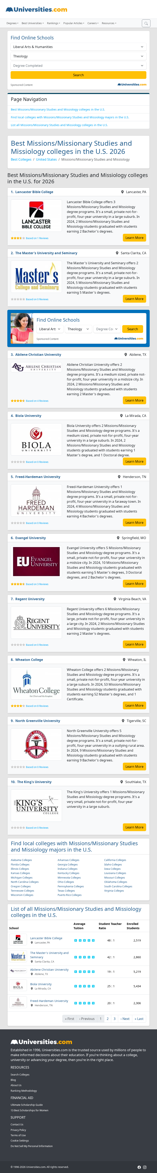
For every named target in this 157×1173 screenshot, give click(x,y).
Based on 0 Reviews (37, 299)
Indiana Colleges (67, 869)
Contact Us (17, 1124)
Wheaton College (29, 659)
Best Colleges (21, 159)
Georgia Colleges (68, 864)
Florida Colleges (20, 864)
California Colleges (115, 860)
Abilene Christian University (38, 354)
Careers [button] (92, 23)
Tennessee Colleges (22, 890)
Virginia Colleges (114, 890)
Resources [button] (108, 23)
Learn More (135, 237)
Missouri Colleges (114, 877)
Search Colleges (20, 1074)
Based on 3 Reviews (37, 584)
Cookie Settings (20, 1140)
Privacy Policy (18, 1130)
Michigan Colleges (22, 877)
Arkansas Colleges (68, 860)
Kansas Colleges (20, 873)
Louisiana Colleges (115, 873)
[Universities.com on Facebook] (139, 1167)
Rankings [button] (52, 23)
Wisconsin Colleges (22, 895)
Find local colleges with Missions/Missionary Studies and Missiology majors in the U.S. (70, 117)
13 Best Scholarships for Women (29, 1110)
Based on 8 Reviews (37, 706)
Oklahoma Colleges (115, 882)
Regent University (30, 599)
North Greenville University (37, 721)
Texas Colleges (66, 890)
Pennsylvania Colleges (71, 886)
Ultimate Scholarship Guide (27, 1105)
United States (46, 159)
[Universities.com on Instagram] (144, 1167)
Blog (13, 1080)
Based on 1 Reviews (37, 238)
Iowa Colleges (112, 869)
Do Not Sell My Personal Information (32, 1146)
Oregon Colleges (21, 886)
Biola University (28, 415)
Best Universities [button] (32, 23)
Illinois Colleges (20, 869)
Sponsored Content (22, 85)
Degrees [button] (12, 23)
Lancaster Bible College (34, 192)
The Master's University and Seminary (46, 253)
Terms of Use (18, 1135)
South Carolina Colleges (118, 886)
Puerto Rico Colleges (70, 895)
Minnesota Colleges (69, 877)
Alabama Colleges (21, 860)
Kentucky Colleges (68, 873)
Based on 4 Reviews (37, 401)
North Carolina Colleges (25, 882)
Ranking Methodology (24, 1090)
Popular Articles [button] (72, 23)
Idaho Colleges (113, 864)
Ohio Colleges (66, 882)
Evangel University (30, 538)
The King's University (34, 782)
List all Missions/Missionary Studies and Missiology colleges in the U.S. (59, 125)
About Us (16, 1085)
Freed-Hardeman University (37, 477)
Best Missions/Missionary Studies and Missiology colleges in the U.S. (58, 109)
